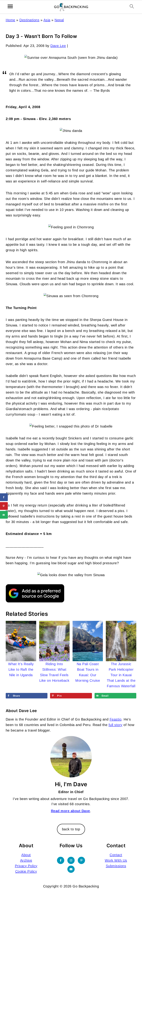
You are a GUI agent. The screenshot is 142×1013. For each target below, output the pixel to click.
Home (10, 20)
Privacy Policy (26, 866)
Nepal (59, 20)
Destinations (29, 20)
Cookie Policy (26, 871)
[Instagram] (71, 860)
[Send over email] (4, 515)
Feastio (116, 719)
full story (115, 725)
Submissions (116, 866)
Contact (116, 855)
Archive (26, 860)
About (26, 855)
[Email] (71, 869)
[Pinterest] (81, 860)
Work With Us (116, 860)
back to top (71, 829)
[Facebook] (60, 860)
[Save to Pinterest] (4, 506)
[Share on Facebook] (4, 497)
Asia (46, 20)
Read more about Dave (70, 811)
